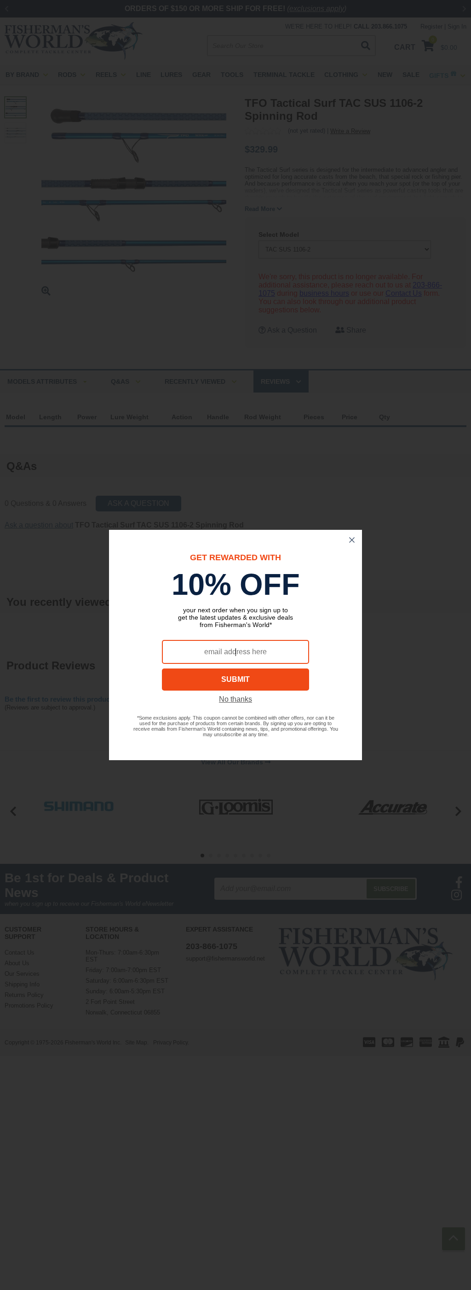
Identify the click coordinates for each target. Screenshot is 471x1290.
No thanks (235, 699)
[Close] (352, 540)
